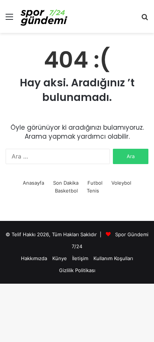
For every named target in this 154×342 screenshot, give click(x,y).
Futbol (94, 183)
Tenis (93, 191)
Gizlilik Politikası (77, 270)
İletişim (80, 258)
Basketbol (66, 191)
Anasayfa (33, 183)
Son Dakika (65, 183)
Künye (59, 258)
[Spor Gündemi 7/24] (44, 16)
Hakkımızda (34, 258)
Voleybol (121, 183)
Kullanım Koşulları (113, 258)
